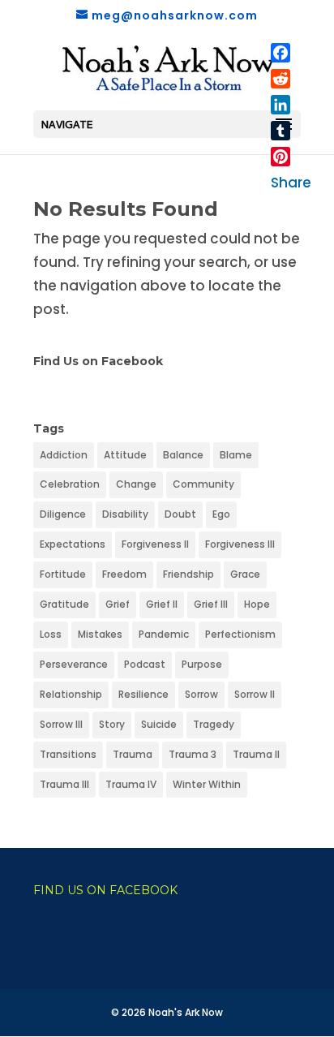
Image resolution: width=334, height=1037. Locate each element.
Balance (183, 455)
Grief (117, 604)
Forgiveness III (240, 544)
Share (291, 182)
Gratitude (64, 604)
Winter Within (207, 784)
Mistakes (100, 634)
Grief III (211, 604)
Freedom (124, 574)
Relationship (71, 694)
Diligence (63, 514)
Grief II (162, 604)
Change (136, 484)
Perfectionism (240, 634)
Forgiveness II (155, 544)
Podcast (144, 664)
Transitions (68, 754)
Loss (51, 634)
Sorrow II (254, 694)
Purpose (202, 664)
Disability (125, 514)
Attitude (125, 455)
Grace (245, 574)
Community (203, 484)
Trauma (132, 754)
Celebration (70, 484)
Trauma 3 (192, 754)
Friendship (188, 574)
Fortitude (63, 574)
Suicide (159, 724)
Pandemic (164, 634)
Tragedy (213, 724)
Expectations (72, 544)
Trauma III (64, 784)
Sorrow (201, 694)
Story (112, 724)
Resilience (143, 694)
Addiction (64, 455)
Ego (221, 514)
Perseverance (74, 664)
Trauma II (256, 754)
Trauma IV (130, 784)
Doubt (180, 514)
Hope (257, 604)
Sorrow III (61, 724)
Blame (236, 455)
